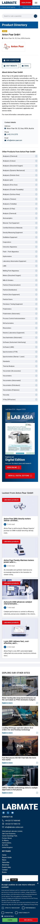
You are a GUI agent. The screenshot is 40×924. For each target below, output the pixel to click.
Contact (4, 870)
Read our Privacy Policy (31, 904)
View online (12, 467)
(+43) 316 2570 (12, 134)
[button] (20, 916)
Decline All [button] (28, 920)
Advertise (5, 865)
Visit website (11, 66)
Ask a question (12, 60)
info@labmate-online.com (14, 827)
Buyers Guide (7, 857)
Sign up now (26, 2)
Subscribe (5, 862)
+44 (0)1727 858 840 (12, 821)
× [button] (37, 883)
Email (26, 66)
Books (4, 872)
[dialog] (20, 902)
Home (4, 855)
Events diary (6, 867)
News (4, 860)
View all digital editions (18, 476)
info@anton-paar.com (14, 140)
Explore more (7, 703)
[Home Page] (9, 3)
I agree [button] (9, 920)
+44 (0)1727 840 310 (12, 824)
